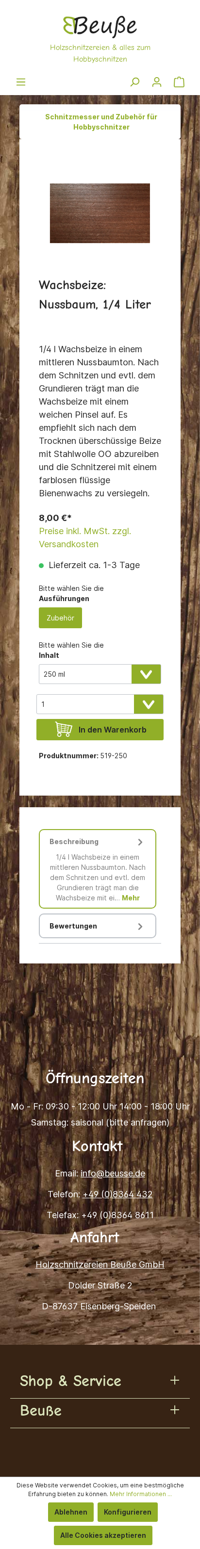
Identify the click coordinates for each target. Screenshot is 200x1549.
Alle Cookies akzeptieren (103, 1535)
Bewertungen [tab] (73, 926)
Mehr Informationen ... (141, 1494)
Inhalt (49, 655)
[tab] (97, 869)
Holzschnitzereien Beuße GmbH (100, 1264)
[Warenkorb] (179, 82)
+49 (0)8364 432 (118, 1194)
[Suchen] (134, 82)
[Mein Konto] (157, 82)
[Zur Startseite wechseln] (100, 38)
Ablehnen (70, 1512)
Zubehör (60, 618)
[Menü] (21, 82)
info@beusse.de (113, 1173)
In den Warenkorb (113, 729)
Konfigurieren (127, 1512)
